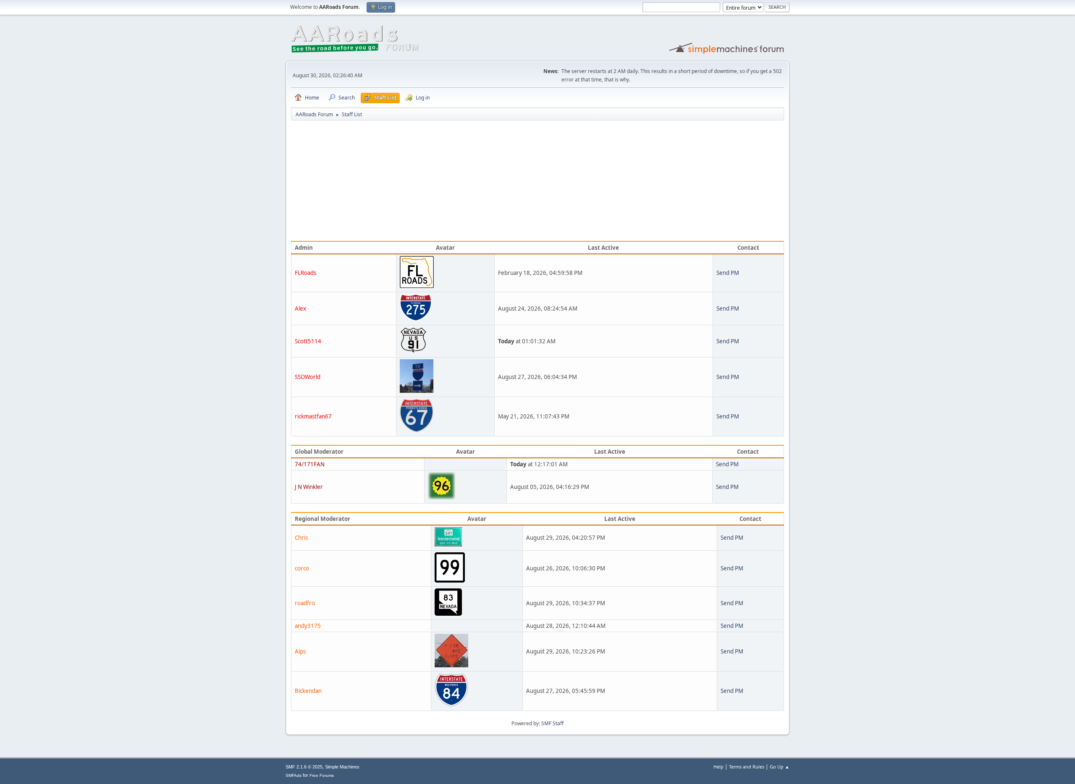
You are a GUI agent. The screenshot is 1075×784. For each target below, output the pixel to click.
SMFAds (294, 775)
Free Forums (321, 775)
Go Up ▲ (779, 766)
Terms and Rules (746, 766)
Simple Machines (342, 766)
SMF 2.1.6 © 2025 (304, 766)
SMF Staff (552, 723)
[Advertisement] (537, 182)
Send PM (727, 273)
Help (718, 766)
